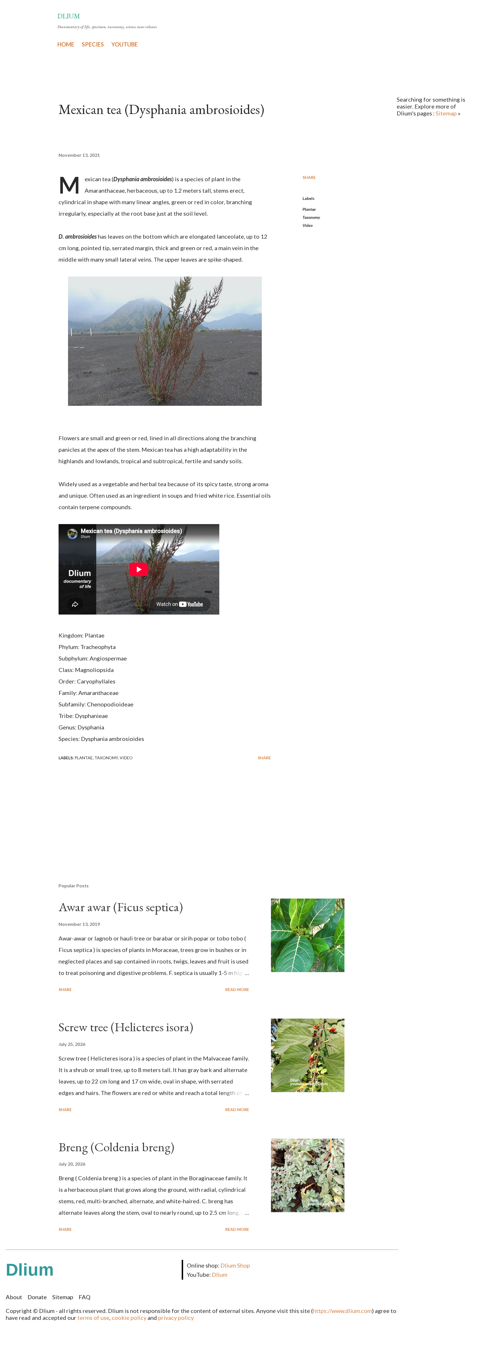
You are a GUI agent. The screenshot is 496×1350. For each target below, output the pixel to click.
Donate (37, 1296)
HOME (65, 44)
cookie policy (129, 1317)
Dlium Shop (235, 1265)
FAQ (84, 1296)
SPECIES (93, 44)
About (14, 1296)
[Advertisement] (156, 811)
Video (308, 225)
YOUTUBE (124, 44)
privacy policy (176, 1317)
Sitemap (446, 113)
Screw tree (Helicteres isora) (126, 1027)
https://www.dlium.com (342, 1310)
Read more (237, 989)
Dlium (68, 15)
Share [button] (309, 177)
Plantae (309, 209)
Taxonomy (311, 217)
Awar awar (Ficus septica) (121, 907)
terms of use (93, 1317)
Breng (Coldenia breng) (116, 1147)
